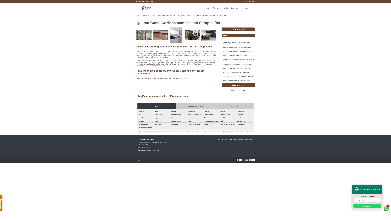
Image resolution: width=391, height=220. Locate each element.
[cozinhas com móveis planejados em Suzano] (160, 35)
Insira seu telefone (367, 196)
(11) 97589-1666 (250, 1)
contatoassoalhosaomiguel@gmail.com (151, 150)
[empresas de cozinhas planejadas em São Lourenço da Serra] (176, 35)
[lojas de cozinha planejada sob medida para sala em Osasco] (208, 35)
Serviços (234, 8)
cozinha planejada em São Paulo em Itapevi (235, 55)
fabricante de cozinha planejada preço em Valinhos (237, 51)
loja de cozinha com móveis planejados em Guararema (238, 76)
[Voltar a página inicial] (146, 8)
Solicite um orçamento (238, 29)
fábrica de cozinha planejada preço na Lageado (236, 72)
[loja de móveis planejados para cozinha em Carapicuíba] (144, 35)
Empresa (216, 8)
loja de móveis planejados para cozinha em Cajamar (237, 47)
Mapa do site (249, 139)
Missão (225, 8)
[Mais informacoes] (252, 8)
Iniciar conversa (367, 206)
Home (207, 8)
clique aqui (163, 78)
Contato (245, 8)
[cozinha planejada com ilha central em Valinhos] (192, 35)
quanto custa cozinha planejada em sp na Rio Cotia (237, 64)
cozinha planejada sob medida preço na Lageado (236, 68)
